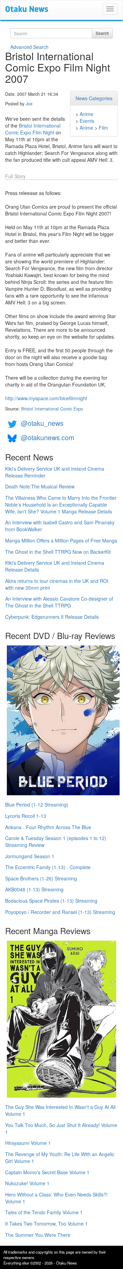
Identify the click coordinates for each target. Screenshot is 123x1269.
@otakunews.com (47, 437)
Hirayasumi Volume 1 (28, 1142)
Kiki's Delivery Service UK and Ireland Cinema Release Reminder (54, 472)
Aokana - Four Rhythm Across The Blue (48, 827)
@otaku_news (42, 423)
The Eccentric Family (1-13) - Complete (48, 867)
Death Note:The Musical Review (39, 486)
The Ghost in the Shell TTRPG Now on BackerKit (58, 551)
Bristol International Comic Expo (52, 409)
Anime (86, 113)
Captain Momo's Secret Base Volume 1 (47, 1172)
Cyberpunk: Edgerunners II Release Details (52, 616)
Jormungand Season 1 (29, 856)
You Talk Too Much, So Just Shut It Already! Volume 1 (61, 1128)
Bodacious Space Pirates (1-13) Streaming (51, 900)
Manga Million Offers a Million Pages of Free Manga (61, 540)
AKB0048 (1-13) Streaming (34, 889)
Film (103, 127)
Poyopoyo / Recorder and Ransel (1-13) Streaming (60, 911)
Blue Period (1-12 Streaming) (36, 804)
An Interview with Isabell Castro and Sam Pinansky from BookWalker (59, 526)
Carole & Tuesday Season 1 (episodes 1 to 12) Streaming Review (55, 841)
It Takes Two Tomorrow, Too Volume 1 (46, 1223)
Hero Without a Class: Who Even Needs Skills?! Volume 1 (56, 1198)
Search (102, 33)
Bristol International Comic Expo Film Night (32, 129)
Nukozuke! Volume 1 (27, 1183)
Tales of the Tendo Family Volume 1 (44, 1212)
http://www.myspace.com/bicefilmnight (46, 398)
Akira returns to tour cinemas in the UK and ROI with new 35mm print (56, 584)
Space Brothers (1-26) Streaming (41, 878)
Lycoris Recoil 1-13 (25, 815)
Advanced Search (29, 46)
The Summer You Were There (37, 1234)
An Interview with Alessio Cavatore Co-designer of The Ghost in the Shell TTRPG (59, 602)
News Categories (94, 98)
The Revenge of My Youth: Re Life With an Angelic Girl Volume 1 (59, 1157)
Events (87, 120)
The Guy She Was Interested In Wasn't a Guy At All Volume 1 (60, 1110)
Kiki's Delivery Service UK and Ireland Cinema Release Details (54, 566)
